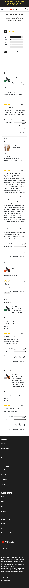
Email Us (3, 523)
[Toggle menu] (2, 9)
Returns (3, 501)
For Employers (4, 511)
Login (2, 496)
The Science (4, 479)
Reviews (3, 458)
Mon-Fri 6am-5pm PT (6, 533)
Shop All (3, 443)
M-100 (13, 269)
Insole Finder (4, 453)
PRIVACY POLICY (5, 580)
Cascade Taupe (16, 147)
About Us (3, 470)
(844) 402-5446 (5, 528)
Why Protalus (4, 474)
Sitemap (3, 484)
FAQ (2, 506)
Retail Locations (5, 448)
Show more (13, 435)
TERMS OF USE (5, 577)
